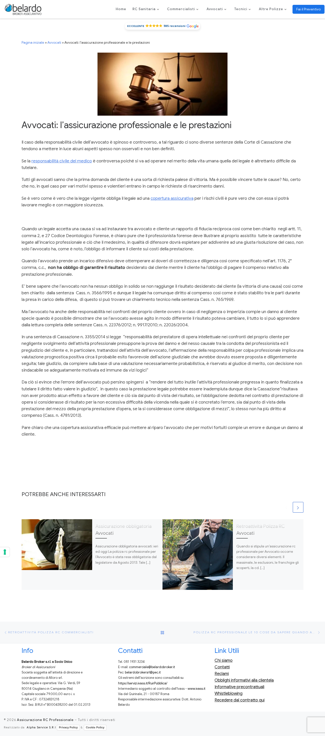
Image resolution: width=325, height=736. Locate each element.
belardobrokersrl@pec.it (143, 672)
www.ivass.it (196, 689)
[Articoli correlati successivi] (298, 507)
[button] (162, 26)
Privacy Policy (68, 727)
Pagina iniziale (33, 42)
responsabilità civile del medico (61, 161)
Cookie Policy (95, 727)
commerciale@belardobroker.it (152, 667)
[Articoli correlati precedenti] (286, 507)
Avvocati (54, 42)
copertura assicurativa (172, 198)
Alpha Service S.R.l (41, 727)
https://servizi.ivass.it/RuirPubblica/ (142, 683)
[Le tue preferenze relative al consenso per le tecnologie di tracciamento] (5, 552)
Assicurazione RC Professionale (45, 720)
